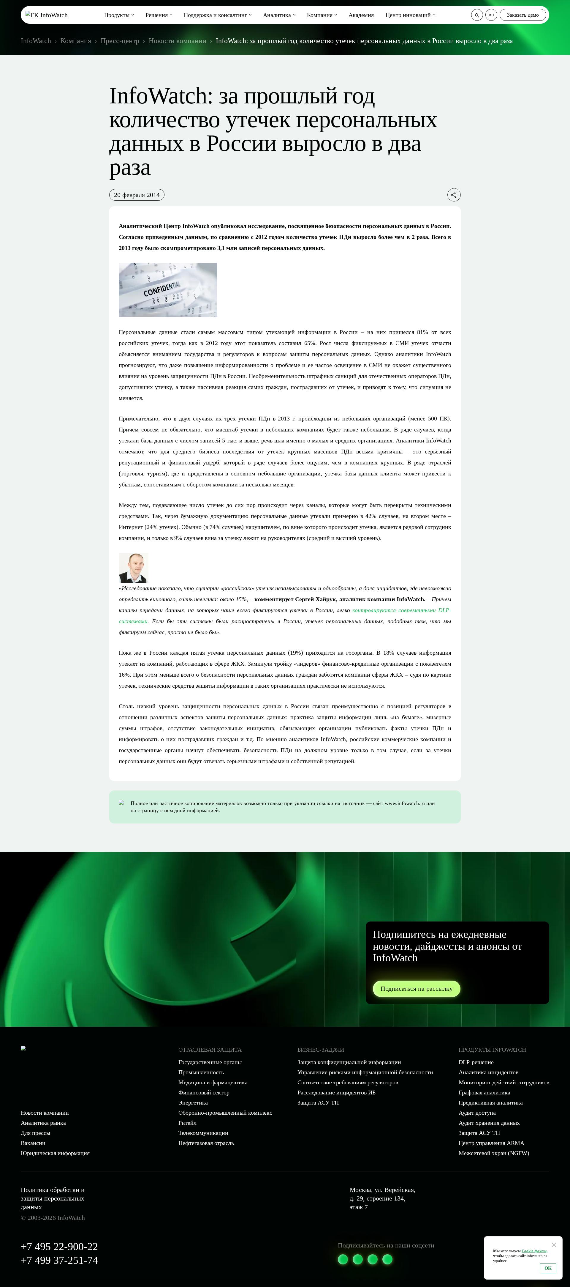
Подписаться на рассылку (417, 988)
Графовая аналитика (484, 1092)
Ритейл (187, 1122)
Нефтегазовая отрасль (206, 1143)
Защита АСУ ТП (318, 1102)
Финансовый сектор (203, 1092)
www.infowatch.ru (405, 803)
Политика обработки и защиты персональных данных (53, 1198)
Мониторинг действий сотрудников (504, 1082)
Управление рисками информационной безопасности (365, 1072)
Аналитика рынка (43, 1122)
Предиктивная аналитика (491, 1102)
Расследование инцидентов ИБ (336, 1092)
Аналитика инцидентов (488, 1072)
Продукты (116, 15)
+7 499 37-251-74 (59, 1260)
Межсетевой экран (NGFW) (494, 1153)
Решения (156, 15)
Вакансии (33, 1143)
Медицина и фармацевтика (213, 1082)
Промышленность (201, 1072)
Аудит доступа (477, 1112)
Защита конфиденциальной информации (349, 1062)
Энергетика (193, 1102)
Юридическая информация (55, 1153)
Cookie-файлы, (534, 1251)
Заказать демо (523, 15)
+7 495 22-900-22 (59, 1246)
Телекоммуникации (203, 1133)
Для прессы (35, 1133)
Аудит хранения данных (489, 1122)
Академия (361, 15)
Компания (319, 15)
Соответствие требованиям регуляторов (347, 1082)
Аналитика (277, 15)
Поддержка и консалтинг (215, 15)
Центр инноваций (408, 15)
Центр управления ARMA (491, 1143)
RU (491, 15)
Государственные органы (210, 1062)
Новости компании (45, 1112)
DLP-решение (476, 1062)
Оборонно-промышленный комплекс (225, 1112)
